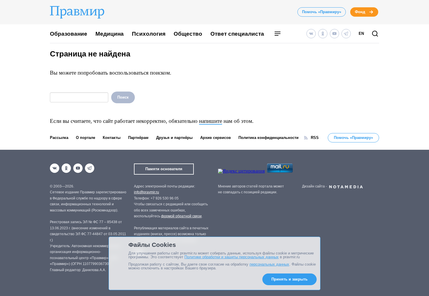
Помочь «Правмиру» (321, 12)
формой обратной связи (181, 216)
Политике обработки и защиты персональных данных (231, 257)
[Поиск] (375, 34)
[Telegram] (346, 33)
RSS (315, 137)
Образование (68, 34)
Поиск (123, 97)
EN (361, 33)
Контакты (112, 137)
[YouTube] (334, 33)
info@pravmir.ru (146, 192)
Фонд (360, 12)
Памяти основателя (163, 169)
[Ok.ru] (322, 33)
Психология (148, 34)
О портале (85, 137)
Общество (188, 34)
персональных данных (269, 264)
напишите (210, 121)
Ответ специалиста (237, 34)
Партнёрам (138, 137)
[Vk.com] (311, 33)
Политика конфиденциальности (268, 137)
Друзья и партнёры (174, 137)
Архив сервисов (215, 137)
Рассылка (59, 137)
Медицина (109, 34)
